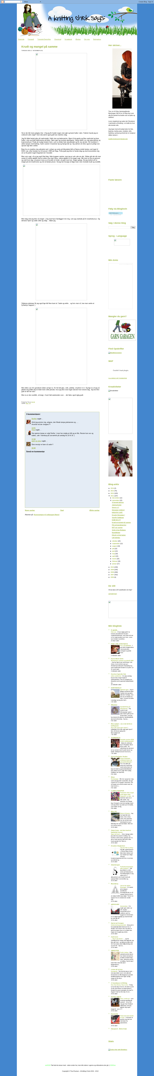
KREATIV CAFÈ (117, 512)
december (116, 498)
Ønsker (78, 39)
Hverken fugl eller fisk (118, 674)
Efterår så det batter (119, 535)
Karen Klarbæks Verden (119, 756)
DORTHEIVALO (116, 688)
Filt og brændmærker (119, 525)
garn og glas (36, 441)
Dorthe (34, 419)
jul (30, 403)
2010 (112, 567)
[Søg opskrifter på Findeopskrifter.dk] (115, 353)
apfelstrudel (115, 904)
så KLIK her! (112, 594)
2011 (112, 496)
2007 (112, 574)
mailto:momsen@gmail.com (118, 139)
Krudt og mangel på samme (39, 46)
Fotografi (31, 39)
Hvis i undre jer (125, 998)
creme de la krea (116, 969)
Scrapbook (68, 39)
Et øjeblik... (114, 630)
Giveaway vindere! (118, 510)
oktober (115, 541)
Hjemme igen (124, 689)
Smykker (127, 264)
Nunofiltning (116, 532)
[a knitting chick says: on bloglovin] (115, 214)
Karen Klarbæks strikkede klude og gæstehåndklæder (126, 760)
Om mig (87, 39)
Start (62, 510)
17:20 (33, 439)
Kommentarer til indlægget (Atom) (46, 515)
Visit (117, 378)
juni (113, 551)
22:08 (33, 448)
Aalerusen (114, 937)
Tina (33, 430)
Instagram (114, 971)
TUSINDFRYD (115, 737)
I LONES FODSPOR (117, 791)
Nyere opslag (30, 510)
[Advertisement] (120, 160)
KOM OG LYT (116, 520)
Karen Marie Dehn (117, 658)
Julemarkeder (117, 505)
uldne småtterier (116, 676)
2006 (112, 577)
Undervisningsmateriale (118, 925)
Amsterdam (124, 906)
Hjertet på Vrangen (117, 923)
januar (114, 564)
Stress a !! (115, 507)
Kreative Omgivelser (118, 846)
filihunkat (114, 705)
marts (114, 558)
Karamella (114, 1014)
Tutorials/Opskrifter (44, 39)
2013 (112, 491)
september (116, 543)
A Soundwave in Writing (119, 983)
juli (113, 548)
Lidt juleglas (116, 537)
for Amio (130, 264)
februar (115, 561)
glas (27, 403)
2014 (112, 488)
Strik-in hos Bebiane (119, 530)
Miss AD (114, 811)
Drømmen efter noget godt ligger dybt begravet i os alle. (127, 794)
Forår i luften (124, 952)
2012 (112, 493)
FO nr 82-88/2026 (125, 645)
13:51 (33, 428)
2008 (112, 572)
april (114, 556)
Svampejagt (115, 779)
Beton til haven (125, 813)
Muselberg (114, 884)
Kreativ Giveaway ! (118, 515)
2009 (112, 569)
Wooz (113, 777)
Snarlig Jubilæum (118, 517)
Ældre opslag (94, 510)
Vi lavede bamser (118, 502)
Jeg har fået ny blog (126, 847)
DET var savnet (117, 527)
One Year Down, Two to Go (119, 985)
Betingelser (97, 39)
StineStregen (115, 865)
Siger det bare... (116, 834)
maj (113, 553)
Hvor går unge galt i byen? (119, 727)
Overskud (57, 39)
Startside (21, 39)
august (114, 546)
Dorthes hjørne (116, 997)
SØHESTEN (115, 950)
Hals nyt (113, 632)
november (116, 500)
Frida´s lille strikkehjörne (119, 644)
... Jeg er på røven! (117, 938)
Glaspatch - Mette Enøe (119, 1029)
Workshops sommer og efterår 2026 (122, 660)
